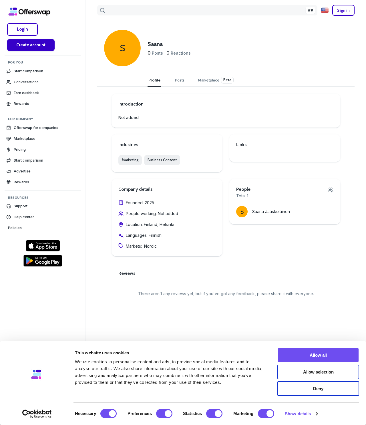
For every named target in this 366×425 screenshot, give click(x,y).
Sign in (343, 10)
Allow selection (318, 372)
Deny (318, 388)
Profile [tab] (154, 80)
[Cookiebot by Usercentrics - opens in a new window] (37, 414)
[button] (43, 206)
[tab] (216, 80)
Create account (30, 44)
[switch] (164, 413)
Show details (298, 413)
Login (22, 29)
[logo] (29, 11)
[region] (42, 222)
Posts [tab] (179, 80)
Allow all (318, 355)
